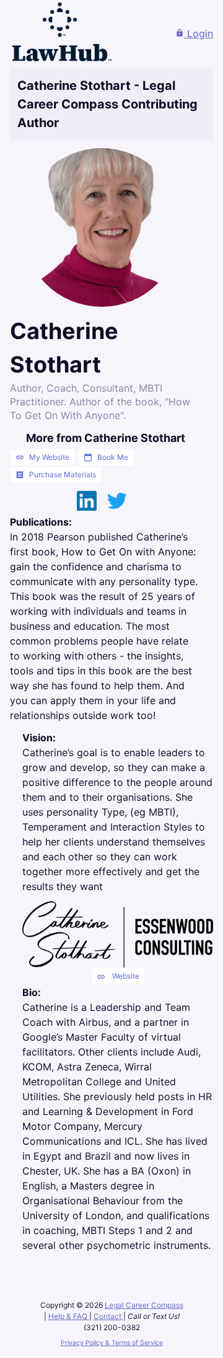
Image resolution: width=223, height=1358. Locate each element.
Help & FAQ (68, 1316)
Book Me (106, 457)
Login (194, 33)
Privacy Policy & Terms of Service (112, 1343)
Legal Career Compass (144, 1305)
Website (118, 976)
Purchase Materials (55, 475)
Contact (108, 1316)
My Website (42, 457)
